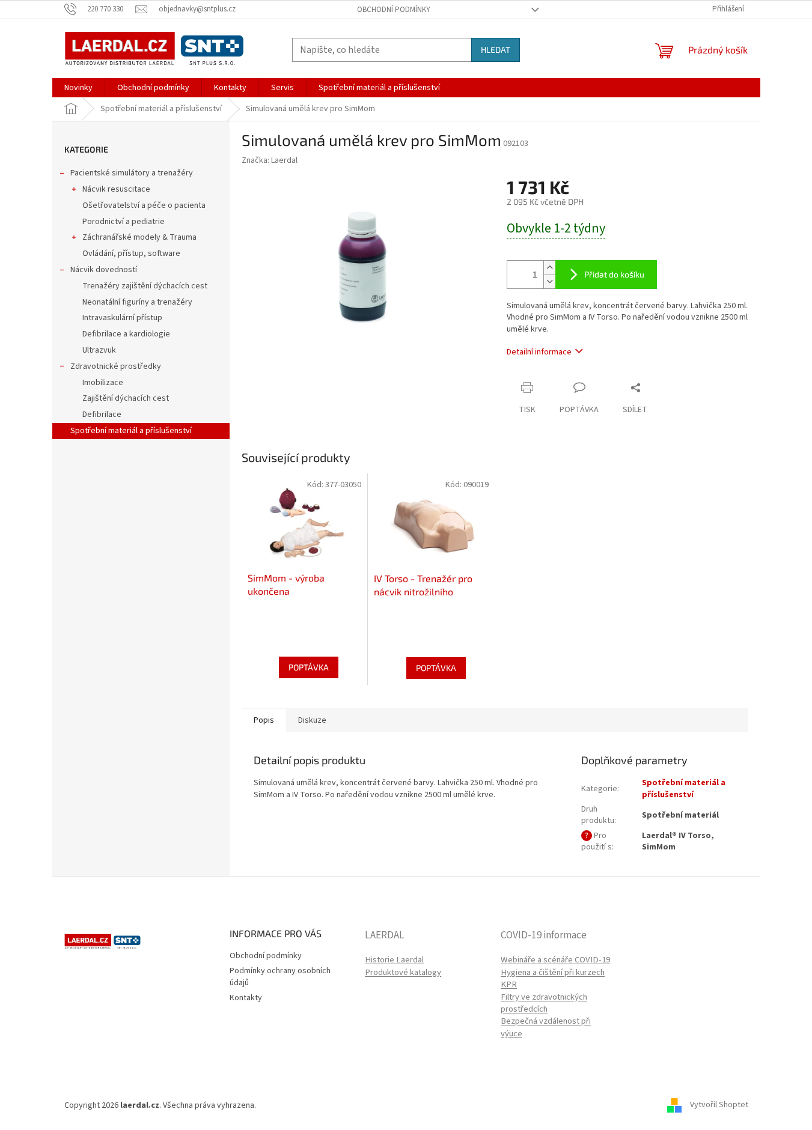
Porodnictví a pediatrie (123, 222)
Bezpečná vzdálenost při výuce (546, 1027)
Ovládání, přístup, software (131, 254)
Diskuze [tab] (312, 720)
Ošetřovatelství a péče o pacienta (144, 205)
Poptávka (308, 667)
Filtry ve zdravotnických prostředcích (544, 1003)
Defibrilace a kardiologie (126, 334)
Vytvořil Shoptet (719, 1105)
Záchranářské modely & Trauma (139, 237)
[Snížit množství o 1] (549, 281)
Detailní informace (539, 352)
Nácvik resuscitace (116, 189)
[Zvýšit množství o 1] (549, 268)
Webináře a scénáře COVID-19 (555, 960)
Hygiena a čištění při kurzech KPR (553, 979)
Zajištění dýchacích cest (125, 398)
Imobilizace (102, 383)
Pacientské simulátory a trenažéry (131, 173)
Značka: (270, 160)
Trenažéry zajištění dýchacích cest (144, 286)
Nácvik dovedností (103, 270)
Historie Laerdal (394, 960)
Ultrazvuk (99, 350)
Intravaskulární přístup (122, 318)
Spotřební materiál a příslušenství (131, 431)
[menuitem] (78, 87)
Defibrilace (101, 415)
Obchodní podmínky (393, 9)
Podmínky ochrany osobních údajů (280, 976)
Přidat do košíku (614, 274)
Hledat (495, 49)
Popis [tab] (264, 720)
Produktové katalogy (403, 973)
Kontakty (246, 998)
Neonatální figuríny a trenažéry (137, 302)
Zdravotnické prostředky (115, 366)
